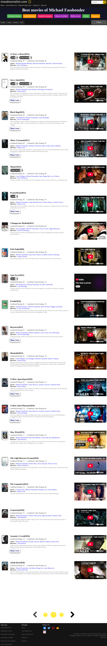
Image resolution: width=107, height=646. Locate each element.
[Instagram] (45, 632)
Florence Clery (52, 463)
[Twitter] (49, 628)
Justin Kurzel (22, 360)
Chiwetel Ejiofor (57, 63)
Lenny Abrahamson (23, 308)
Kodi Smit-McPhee (34, 437)
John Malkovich (49, 568)
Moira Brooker (45, 307)
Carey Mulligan (20, 176)
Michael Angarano (34, 332)
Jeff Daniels (48, 89)
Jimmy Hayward (23, 570)
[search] (98, 2)
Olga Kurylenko (47, 515)
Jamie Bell (49, 284)
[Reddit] (58, 628)
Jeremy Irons (55, 541)
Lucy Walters (55, 176)
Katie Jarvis (32, 255)
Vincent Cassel (43, 229)
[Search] (104, 2)
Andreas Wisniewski (35, 515)
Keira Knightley (20, 229)
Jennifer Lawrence (44, 384)
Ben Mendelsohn (54, 437)
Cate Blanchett (20, 117)
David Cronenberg (23, 230)
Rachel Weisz (33, 463)
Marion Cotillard (53, 358)
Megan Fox (39, 568)
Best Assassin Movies (6, 644)
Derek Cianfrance (23, 465)
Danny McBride (56, 146)
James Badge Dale (44, 176)
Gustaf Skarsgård (43, 117)
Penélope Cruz (42, 489)
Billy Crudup (46, 146)
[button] (17, 61)
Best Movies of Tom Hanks (8, 641)
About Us (44, 5)
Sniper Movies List (6, 627)
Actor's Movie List (11, 5)
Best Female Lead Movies (8, 634)
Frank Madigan (20, 358)
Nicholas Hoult (55, 384)
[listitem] (14, 16)
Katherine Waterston (35, 146)
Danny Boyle (22, 91)
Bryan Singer (21, 386)
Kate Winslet (33, 89)
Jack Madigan (30, 358)
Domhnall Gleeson (21, 307)
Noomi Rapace (47, 202)
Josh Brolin (32, 568)
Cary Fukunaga (22, 286)
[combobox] (95, 2)
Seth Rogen (40, 89)
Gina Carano (44, 332)
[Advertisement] (53, 37)
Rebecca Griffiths (42, 255)
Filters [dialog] (99, 22)
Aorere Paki (44, 437)
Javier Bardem (52, 489)
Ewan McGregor (54, 332)
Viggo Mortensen (54, 229)
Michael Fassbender (39, 63)
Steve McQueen (22, 65)
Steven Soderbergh (23, 119)
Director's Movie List (24, 5)
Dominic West (56, 515)
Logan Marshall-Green (35, 202)
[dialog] (14, 57)
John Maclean (22, 439)
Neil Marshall (22, 517)
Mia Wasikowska (21, 284)
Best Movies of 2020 (6, 631)
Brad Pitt (48, 63)
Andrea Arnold (22, 256)
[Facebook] (45, 628)
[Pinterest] (53, 628)
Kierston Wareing (53, 255)
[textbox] (95, 2)
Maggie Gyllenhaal (56, 307)
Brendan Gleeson (34, 541)
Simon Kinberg (22, 413)
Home (2, 5)
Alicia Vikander (42, 463)
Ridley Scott (21, 147)
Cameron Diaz (20, 489)
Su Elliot (42, 284)
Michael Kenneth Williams (24, 63)
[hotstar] (16, 102)
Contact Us (36, 5)
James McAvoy (33, 384)
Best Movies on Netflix (7, 637)
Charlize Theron (58, 202)
